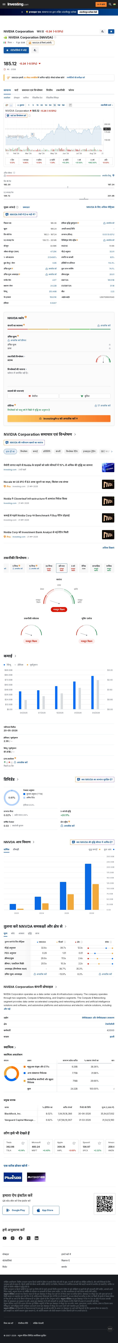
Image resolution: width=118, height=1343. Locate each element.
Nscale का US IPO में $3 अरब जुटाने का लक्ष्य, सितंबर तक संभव (36, 481)
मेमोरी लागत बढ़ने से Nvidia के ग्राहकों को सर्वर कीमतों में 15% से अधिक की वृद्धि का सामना (48, 465)
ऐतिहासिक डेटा (37, 98)
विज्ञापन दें (65, 1260)
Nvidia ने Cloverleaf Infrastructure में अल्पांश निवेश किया (35, 498)
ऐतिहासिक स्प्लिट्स (52, 98)
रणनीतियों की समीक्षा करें (76, 77)
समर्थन (64, 1267)
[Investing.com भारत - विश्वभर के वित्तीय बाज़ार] (18, 4)
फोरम (71, 90)
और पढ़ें (7, 1009)
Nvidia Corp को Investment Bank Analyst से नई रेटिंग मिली (36, 532)
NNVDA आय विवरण (17, 842)
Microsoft (36, 1142)
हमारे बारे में (66, 1254)
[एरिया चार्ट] (11, 105)
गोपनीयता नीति (23, 1323)
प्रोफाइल (17, 98)
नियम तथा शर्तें (8, 1323)
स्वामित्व (26, 98)
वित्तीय (49, 90)
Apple (60, 1142)
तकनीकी (60, 90)
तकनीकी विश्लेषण (15, 558)
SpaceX (86, 1142)
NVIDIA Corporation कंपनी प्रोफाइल (28, 987)
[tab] (17, 568)
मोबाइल (5, 1254)
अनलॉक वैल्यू (106, 175)
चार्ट (16, 90)
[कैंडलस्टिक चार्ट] (6, 105)
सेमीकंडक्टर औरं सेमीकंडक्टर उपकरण (98, 1017)
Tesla (8, 1142)
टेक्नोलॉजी (109, 1024)
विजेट (4, 1267)
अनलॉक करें (42, 974)
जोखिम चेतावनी (38, 1323)
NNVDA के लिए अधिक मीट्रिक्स (100, 207)
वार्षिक (6, 849)
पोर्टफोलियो (7, 1260)
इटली (112, 1036)
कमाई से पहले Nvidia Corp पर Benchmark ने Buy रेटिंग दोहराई (36, 515)
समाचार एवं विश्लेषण (32, 90)
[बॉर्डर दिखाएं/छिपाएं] (70, 105)
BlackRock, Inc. (13, 1113)
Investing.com (10, 469)
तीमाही (16, 849)
